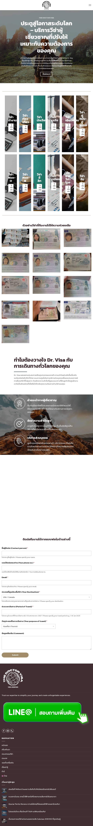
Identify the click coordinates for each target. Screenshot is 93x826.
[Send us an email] (8, 731)
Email (5, 577)
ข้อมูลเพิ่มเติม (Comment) (13, 633)
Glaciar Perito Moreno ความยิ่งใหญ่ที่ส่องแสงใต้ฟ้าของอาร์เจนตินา (34, 804)
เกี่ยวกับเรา (6, 749)
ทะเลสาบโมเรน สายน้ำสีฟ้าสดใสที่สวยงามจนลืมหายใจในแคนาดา (32, 797)
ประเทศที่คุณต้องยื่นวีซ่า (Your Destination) (21, 592)
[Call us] (12, 731)
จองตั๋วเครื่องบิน (8, 762)
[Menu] (90, 5)
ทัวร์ (3, 771)
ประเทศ (4, 758)
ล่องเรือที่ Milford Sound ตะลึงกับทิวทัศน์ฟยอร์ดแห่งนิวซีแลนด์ (32, 789)
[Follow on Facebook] (4, 731)
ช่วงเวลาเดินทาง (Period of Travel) (17, 607)
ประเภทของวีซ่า (7, 754)
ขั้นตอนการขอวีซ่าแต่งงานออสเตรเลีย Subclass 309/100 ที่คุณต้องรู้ (34, 819)
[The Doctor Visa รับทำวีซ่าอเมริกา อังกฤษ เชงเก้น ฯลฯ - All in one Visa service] (46, 5)
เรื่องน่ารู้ (5, 767)
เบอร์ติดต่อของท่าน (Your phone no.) (18, 563)
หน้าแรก (5, 745)
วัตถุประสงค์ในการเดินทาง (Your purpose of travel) (24, 621)
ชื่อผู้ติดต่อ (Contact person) (15, 548)
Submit (15, 654)
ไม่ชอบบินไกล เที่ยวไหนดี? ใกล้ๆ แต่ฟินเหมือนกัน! (27, 811)
